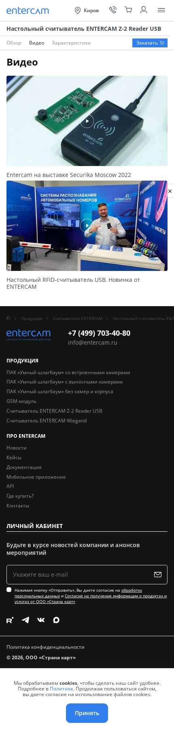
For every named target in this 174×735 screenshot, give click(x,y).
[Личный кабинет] (143, 10)
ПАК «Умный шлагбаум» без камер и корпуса (59, 391)
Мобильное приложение (36, 476)
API (10, 486)
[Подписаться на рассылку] (159, 574)
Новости (16, 447)
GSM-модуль (21, 401)
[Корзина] (128, 10)
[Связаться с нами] (113, 10)
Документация (24, 467)
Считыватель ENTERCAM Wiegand (46, 420)
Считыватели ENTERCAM (77, 318)
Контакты (17, 505)
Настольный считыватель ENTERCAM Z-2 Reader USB (83, 28)
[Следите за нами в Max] (56, 620)
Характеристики (71, 42)
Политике (61, 688)
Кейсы (13, 457)
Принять (87, 713)
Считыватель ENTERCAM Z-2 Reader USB (54, 410)
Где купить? (20, 495)
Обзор (13, 42)
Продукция (31, 318)
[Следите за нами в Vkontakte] (41, 620)
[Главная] (8, 318)
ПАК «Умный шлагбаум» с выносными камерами (64, 381)
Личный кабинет (34, 526)
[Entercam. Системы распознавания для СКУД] (28, 10)
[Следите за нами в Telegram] (25, 620)
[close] (170, 190)
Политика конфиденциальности (45, 647)
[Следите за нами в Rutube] (10, 620)
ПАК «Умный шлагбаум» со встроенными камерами (68, 372)
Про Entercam (25, 436)
